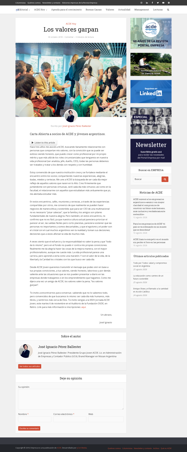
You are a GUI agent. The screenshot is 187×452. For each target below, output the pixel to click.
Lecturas (158, 9)
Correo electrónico (63, 414)
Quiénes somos (34, 3)
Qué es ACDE (166, 448)
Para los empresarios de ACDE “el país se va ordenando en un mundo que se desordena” (149, 226)
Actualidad (124, 9)
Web (90, 414)
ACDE (59, 448)
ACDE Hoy (39, 9)
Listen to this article (45, 142)
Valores (110, 9)
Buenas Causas (94, 9)
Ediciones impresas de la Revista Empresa (79, 3)
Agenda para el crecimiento (66, 9)
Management (141, 9)
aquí (83, 307)
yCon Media (82, 448)
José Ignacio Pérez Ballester (77, 126)
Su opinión (23, 386)
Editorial (23, 9)
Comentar (69, 37)
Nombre (23, 414)
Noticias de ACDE (151, 192)
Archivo (156, 448)
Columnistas (20, 3)
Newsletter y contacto (51, 3)
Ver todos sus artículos (30, 366)
